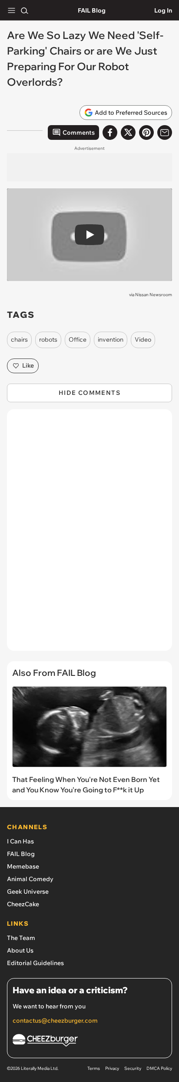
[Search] (24, 10)
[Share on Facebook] (110, 132)
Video (143, 339)
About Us (20, 950)
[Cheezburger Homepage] (89, 1041)
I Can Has (20, 841)
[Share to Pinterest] (146, 132)
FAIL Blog (92, 10)
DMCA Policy (159, 1068)
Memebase (23, 866)
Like (28, 365)
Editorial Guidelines (35, 963)
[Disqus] (89, 534)
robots (48, 339)
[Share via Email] (164, 132)
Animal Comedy (30, 879)
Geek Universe (28, 891)
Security (132, 1068)
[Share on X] (128, 132)
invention (110, 339)
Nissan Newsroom (153, 294)
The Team (21, 938)
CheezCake (23, 904)
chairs (19, 339)
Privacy (112, 1068)
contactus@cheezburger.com (55, 1020)
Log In (163, 10)
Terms (93, 1068)
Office (77, 339)
